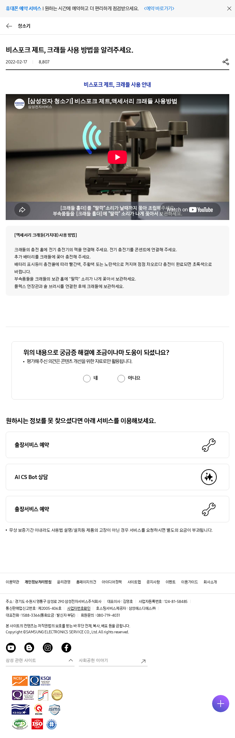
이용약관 (12, 582)
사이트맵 (134, 582)
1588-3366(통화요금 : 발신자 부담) (48, 615)
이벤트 (171, 582)
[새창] (20, 680)
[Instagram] (48, 648)
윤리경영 (63, 582)
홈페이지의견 (86, 582)
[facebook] (66, 648)
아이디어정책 (112, 582)
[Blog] (29, 648)
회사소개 (210, 582)
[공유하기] (225, 61)
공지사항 (153, 582)
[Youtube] (11, 648)
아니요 (134, 378)
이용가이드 (189, 582)
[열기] (220, 703)
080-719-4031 (108, 615)
